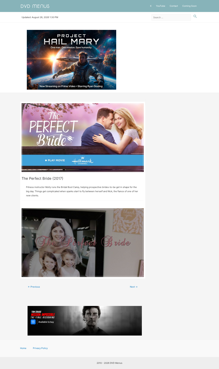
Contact (174, 5)
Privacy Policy (40, 348)
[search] (171, 17)
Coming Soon (189, 5)
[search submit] (194, 16)
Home (23, 348)
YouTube (160, 5)
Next (134, 286)
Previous (34, 286)
